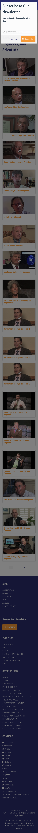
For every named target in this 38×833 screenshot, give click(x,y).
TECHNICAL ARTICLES (11, 660)
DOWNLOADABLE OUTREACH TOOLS (16, 697)
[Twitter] (9, 821)
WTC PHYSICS (8, 657)
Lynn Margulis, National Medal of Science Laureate (17, 80)
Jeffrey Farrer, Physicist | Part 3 (17, 384)
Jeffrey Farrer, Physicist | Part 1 (17, 329)
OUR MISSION (7, 593)
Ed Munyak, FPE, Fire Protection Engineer (17, 472)
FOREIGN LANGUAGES (11, 690)
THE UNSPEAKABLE (10, 700)
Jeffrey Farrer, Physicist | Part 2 (17, 357)
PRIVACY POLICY (8, 606)
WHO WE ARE (7, 597)
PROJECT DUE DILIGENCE (12, 722)
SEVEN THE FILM (9, 706)
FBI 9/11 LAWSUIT (9, 719)
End (25, 568)
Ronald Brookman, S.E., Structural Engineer (17, 442)
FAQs (4, 664)
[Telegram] (20, 821)
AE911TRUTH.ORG (10, 813)
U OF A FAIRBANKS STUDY (12, 709)
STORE (5, 681)
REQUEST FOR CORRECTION (13, 726)
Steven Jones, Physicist (13, 245)
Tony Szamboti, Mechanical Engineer (18, 499)
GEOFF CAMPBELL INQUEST (13, 703)
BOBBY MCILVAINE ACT (11, 713)
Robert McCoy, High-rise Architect (17, 162)
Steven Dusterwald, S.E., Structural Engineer (18, 529)
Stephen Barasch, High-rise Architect (19, 136)
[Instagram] (16, 821)
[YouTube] (13, 821)
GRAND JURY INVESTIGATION (14, 716)
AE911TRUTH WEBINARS (12, 693)
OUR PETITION (8, 590)
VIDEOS (5, 651)
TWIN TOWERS (8, 644)
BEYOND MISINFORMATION (13, 654)
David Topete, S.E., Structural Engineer (15, 413)
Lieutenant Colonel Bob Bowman (17, 272)
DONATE (5, 677)
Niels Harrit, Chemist (12, 217)
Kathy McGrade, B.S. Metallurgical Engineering (17, 301)
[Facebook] (6, 821)
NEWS (4, 600)
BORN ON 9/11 (8, 684)
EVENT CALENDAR (9, 687)
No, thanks (14, 39)
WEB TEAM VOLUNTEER (11, 729)
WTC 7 (5, 648)
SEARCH (5, 609)
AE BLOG (5, 603)
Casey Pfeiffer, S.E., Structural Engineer (16, 557)
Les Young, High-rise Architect (16, 107)
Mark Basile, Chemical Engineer (16, 191)
